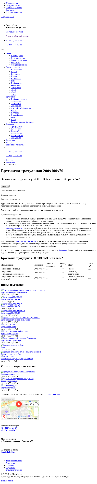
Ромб (13, 81)
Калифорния (16, 69)
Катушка (15, 113)
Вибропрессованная (19, 99)
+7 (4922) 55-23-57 (9, 428)
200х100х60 (16, 101)
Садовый (15, 131)
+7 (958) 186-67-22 (52, 394)
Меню (8, 53)
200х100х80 (16, 106)
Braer (13, 120)
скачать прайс (7, 481)
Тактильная (16, 88)
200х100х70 (16, 104)
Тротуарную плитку (14, 228)
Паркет (14, 72)
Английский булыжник (21, 108)
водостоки (10, 467)
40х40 (13, 92)
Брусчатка (10, 97)
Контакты (10, 10)
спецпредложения (14, 470)
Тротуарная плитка (14, 67)
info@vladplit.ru (8, 452)
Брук (13, 117)
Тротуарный (16, 126)
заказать (5, 186)
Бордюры (10, 124)
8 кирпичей (16, 78)
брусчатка (10, 463)
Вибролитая (16, 83)
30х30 (13, 90)
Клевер (14, 76)
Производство (12, 3)
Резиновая (15, 85)
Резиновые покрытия (15, 145)
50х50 (13, 94)
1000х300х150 (17, 136)
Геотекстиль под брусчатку (22, 122)
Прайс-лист (13, 147)
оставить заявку (8, 399)
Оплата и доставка (14, 8)
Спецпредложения (14, 12)
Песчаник (15, 74)
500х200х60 (16, 138)
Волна (14, 110)
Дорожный (16, 129)
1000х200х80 (16, 133)
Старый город (17, 115)
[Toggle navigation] (3, 49)
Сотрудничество (13, 5)
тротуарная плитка (14, 461)
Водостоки (10, 140)
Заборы (9, 142)
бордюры (63, 250)
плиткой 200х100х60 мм (26, 241)
